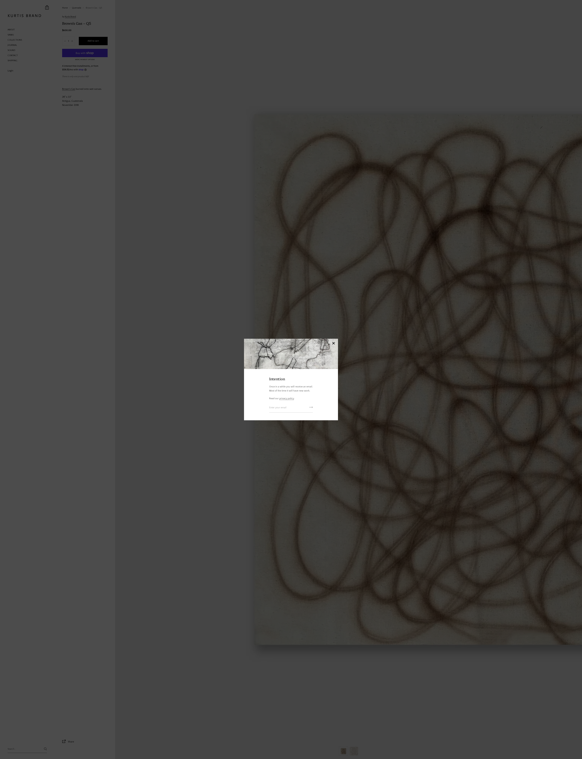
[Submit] (311, 408)
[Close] (333, 343)
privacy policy (286, 398)
